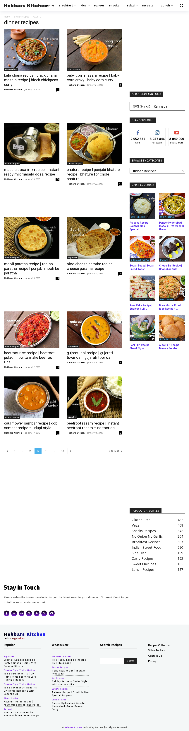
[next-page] (71, 451)
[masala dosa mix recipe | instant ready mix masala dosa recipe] (31, 144)
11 (46, 450)
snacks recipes (60, 667)
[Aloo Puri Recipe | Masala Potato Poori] (172, 328)
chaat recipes (138, 339)
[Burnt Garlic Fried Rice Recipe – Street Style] (172, 288)
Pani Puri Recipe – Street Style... (141, 346)
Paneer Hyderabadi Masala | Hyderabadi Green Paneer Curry (69, 706)
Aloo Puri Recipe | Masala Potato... (169, 346)
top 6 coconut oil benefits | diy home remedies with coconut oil (21, 690)
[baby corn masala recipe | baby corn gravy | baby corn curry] (94, 50)
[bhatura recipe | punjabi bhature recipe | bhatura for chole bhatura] (94, 144)
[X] (44, 613)
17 (120, 184)
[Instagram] (14, 613)
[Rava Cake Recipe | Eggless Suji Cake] (142, 288)
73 (57, 179)
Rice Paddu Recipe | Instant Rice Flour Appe (69, 661)
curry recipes (11, 69)
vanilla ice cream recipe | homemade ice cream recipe (21, 714)
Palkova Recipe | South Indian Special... (139, 226)
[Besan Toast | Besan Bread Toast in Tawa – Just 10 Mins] (142, 249)
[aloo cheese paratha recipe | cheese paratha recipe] (94, 238)
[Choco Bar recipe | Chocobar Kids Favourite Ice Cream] (172, 249)
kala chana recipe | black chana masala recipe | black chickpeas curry (31, 80)
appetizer (72, 257)
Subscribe (177, 130)
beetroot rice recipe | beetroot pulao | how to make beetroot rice (29, 357)
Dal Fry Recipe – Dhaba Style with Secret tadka (70, 683)
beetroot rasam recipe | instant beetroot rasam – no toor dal (93, 425)
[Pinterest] (29, 613)
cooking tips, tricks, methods (20, 671)
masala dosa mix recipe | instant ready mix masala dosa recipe (31, 171)
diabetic (71, 417)
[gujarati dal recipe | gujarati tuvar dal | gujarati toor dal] (94, 329)
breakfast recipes (140, 260)
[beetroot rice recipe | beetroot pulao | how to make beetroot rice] (31, 329)
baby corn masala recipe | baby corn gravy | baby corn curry (93, 77)
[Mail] (22, 613)
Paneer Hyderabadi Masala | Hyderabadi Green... (171, 226)
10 (57, 278)
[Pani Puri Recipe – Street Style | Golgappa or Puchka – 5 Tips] (142, 328)
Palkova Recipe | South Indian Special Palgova (70, 694)
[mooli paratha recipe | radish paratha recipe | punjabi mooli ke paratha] (31, 238)
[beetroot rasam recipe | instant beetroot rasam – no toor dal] (94, 397)
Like (138, 130)
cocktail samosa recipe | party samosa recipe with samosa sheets (20, 662)
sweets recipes (138, 217)
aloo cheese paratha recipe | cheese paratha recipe (91, 266)
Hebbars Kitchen (13, 89)
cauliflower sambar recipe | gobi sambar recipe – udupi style (31, 425)
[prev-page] (7, 451)
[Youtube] (52, 613)
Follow (157, 130)
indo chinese (166, 299)
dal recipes (73, 346)
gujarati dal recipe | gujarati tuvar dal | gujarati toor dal (90, 355)
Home (7, 16)
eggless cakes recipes (141, 299)
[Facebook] (6, 613)
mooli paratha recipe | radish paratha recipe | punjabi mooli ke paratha (31, 268)
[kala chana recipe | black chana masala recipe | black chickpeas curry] (31, 50)
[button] (180, 5)
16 (120, 273)
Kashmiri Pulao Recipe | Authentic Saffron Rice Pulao (22, 703)
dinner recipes (21, 16)
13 (62, 450)
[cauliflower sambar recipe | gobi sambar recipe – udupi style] (31, 397)
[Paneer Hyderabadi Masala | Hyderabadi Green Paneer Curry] (172, 206)
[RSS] (36, 613)
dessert (164, 260)
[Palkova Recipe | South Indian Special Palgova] (142, 206)
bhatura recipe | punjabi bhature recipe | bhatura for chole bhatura (93, 174)
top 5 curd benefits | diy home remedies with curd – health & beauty (21, 676)
